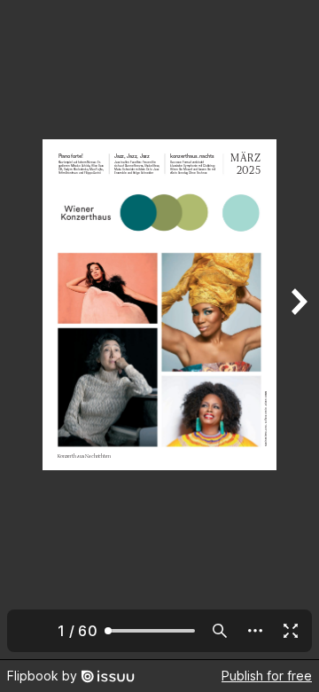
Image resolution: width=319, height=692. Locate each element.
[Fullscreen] (290, 631)
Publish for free (267, 675)
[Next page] (297, 329)
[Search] (219, 631)
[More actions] (255, 631)
